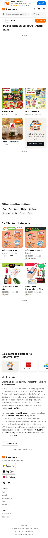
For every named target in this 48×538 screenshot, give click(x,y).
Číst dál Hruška (10, 443)
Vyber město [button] (40, 14)
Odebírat (42, 21)
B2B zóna (5, 517)
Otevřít (41, 3)
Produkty (5, 504)
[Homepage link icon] (15, 449)
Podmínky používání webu (24, 531)
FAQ (3, 492)
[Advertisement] (24, 60)
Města (4, 501)
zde (15, 435)
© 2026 (24, 525)
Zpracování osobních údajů (24, 535)
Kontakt (5, 495)
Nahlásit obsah (7, 498)
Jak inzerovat (6, 514)
